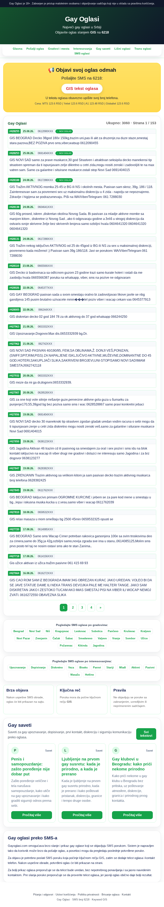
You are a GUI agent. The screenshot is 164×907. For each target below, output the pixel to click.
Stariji (110, 667)
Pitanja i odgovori (43, 894)
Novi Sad (34, 631)
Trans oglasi (142, 48)
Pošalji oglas (35, 48)
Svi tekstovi (146, 733)
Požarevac (66, 645)
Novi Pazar (23, 638)
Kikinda (82, 645)
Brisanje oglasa (110, 894)
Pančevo (113, 631)
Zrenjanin (41, 638)
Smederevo (85, 638)
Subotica (96, 631)
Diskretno (57, 667)
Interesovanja (82, 48)
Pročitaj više (31, 815)
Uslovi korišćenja (65, 894)
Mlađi (122, 667)
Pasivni (150, 667)
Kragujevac (62, 631)
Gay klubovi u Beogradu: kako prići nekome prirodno (132, 764)
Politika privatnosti (88, 894)
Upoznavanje (18, 667)
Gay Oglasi (82, 19)
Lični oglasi (122, 48)
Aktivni (135, 667)
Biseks (83, 667)
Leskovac (80, 631)
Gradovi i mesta (58, 48)
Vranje (116, 638)
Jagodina (98, 645)
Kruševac (129, 631)
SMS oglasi (82, 53)
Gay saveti (103, 48)
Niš (48, 631)
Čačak (56, 638)
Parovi (97, 667)
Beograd (18, 631)
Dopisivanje (38, 667)
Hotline (89, 674)
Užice (144, 638)
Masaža (75, 674)
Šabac (69, 638)
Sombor (130, 638)
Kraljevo (146, 631)
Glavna (17, 48)
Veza (71, 667)
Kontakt (126, 894)
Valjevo (102, 638)
